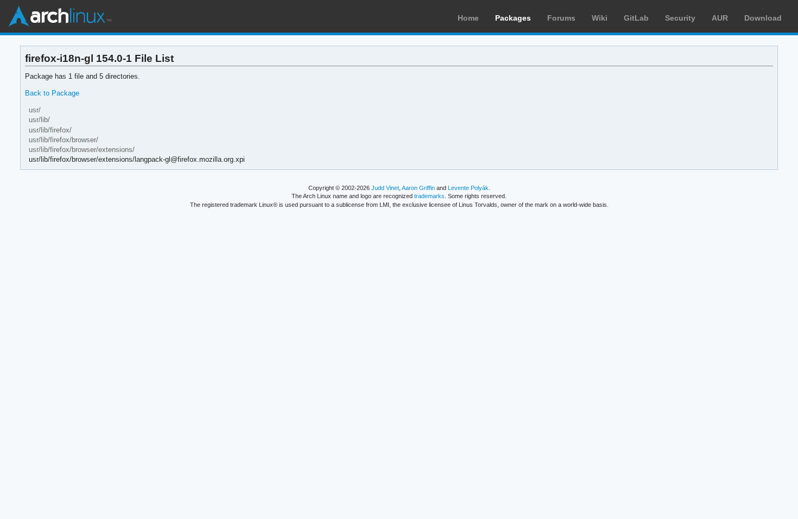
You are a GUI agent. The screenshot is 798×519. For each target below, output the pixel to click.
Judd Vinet (385, 188)
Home (468, 18)
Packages (513, 18)
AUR (720, 18)
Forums (561, 18)
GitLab (636, 18)
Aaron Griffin (418, 188)
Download (763, 18)
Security (680, 18)
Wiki (599, 18)
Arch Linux (59, 16)
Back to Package (52, 93)
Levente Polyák (468, 188)
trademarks (429, 196)
